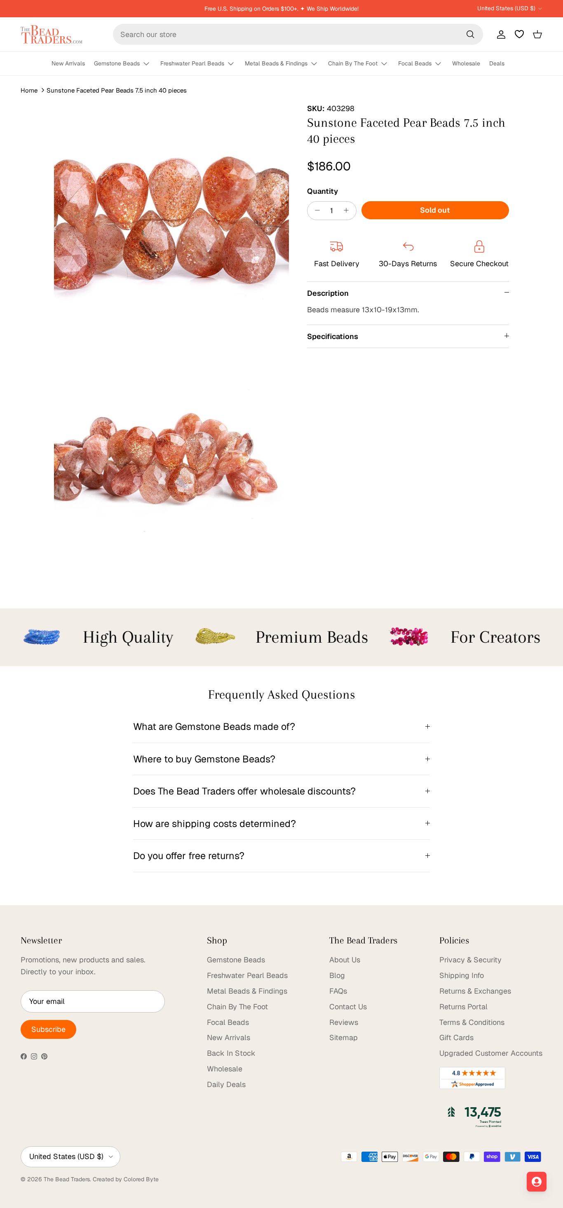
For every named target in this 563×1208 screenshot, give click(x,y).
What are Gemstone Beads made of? (214, 726)
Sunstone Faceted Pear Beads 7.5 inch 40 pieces (117, 90)
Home (29, 90)
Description (328, 292)
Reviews (343, 1022)
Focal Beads (415, 63)
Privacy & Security (470, 959)
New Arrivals (68, 63)
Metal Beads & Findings (276, 63)
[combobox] (298, 34)
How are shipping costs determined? (214, 823)
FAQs (338, 991)
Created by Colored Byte (126, 1179)
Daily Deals (226, 1084)
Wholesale (466, 63)
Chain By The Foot (353, 63)
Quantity (322, 190)
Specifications (332, 336)
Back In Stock (231, 1053)
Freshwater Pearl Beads (192, 63)
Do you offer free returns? (188, 855)
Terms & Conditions (471, 1022)
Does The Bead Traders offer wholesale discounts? (244, 791)
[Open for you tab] (537, 1182)
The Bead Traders (67, 1179)
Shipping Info (461, 975)
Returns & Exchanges (475, 991)
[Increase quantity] (348, 210)
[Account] (499, 34)
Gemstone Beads (117, 63)
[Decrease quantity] (315, 210)
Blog (337, 975)
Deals (496, 63)
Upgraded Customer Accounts (490, 1053)
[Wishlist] (519, 34)
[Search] (470, 34)
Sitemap (343, 1037)
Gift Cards (456, 1037)
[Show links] (150, 64)
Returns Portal (463, 1006)
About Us (344, 959)
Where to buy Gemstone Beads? (204, 759)
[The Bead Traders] (51, 34)
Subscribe (48, 1029)
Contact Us (348, 1006)
